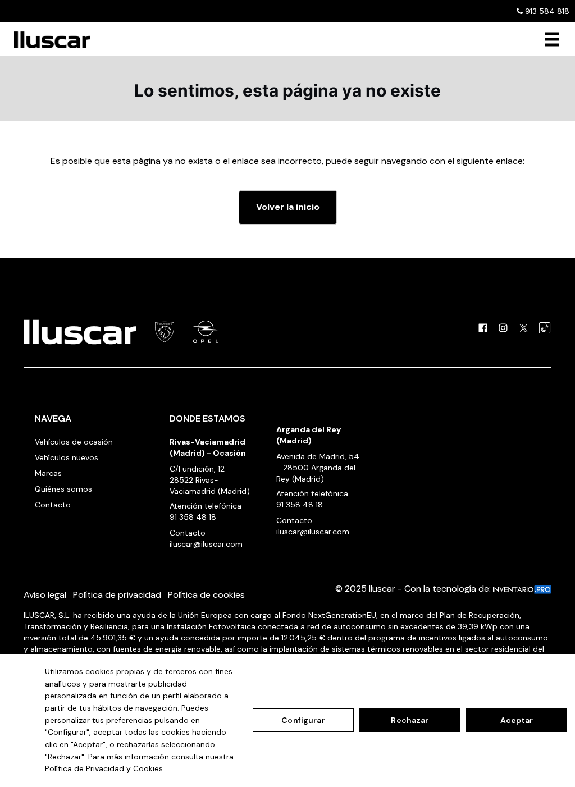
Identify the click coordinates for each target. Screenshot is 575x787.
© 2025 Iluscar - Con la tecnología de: (414, 588)
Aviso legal (45, 595)
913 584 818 (546, 11)
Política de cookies (206, 595)
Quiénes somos (63, 489)
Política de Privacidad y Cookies (104, 768)
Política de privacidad (117, 595)
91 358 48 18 (193, 517)
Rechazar (409, 720)
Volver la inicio (288, 207)
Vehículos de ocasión (74, 442)
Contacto (53, 505)
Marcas (48, 473)
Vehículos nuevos (66, 457)
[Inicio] (48, 39)
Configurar (303, 720)
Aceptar (516, 720)
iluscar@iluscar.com (206, 544)
